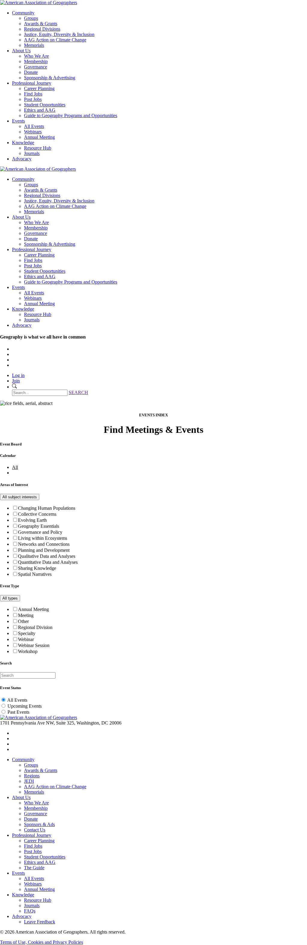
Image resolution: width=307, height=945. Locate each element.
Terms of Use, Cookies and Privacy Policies (41, 942)
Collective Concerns (37, 514)
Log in (18, 375)
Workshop (27, 651)
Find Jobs (33, 93)
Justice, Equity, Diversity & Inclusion (59, 34)
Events (18, 120)
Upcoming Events (24, 706)
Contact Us (34, 829)
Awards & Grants (40, 23)
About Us (21, 50)
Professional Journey (31, 83)
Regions (32, 775)
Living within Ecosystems (42, 538)
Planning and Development (44, 550)
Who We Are (36, 56)
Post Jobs (33, 99)
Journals (32, 153)
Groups (31, 18)
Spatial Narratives (35, 574)
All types (10, 598)
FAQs (29, 910)
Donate (31, 72)
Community (23, 12)
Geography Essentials (38, 526)
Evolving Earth (32, 520)
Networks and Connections (44, 544)
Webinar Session (33, 645)
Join (16, 380)
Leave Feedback (39, 921)
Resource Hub (37, 147)
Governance (35, 66)
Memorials (34, 45)
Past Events (18, 712)
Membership (36, 61)
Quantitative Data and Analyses (48, 562)
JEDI (29, 781)
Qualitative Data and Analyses (46, 556)
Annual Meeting (39, 137)
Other (23, 621)
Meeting (26, 615)
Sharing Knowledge (37, 568)
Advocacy (21, 158)
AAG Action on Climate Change (55, 39)
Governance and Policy (40, 532)
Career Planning (39, 88)
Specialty (26, 633)
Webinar (26, 639)
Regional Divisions (42, 29)
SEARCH (78, 392)
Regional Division (35, 627)
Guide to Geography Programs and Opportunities (70, 115)
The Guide (34, 867)
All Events (34, 126)
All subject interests (19, 497)
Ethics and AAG (39, 110)
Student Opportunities (44, 104)
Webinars (33, 131)
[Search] (14, 386)
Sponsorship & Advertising (49, 77)
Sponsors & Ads (39, 824)
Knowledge (23, 142)
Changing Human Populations (46, 508)
